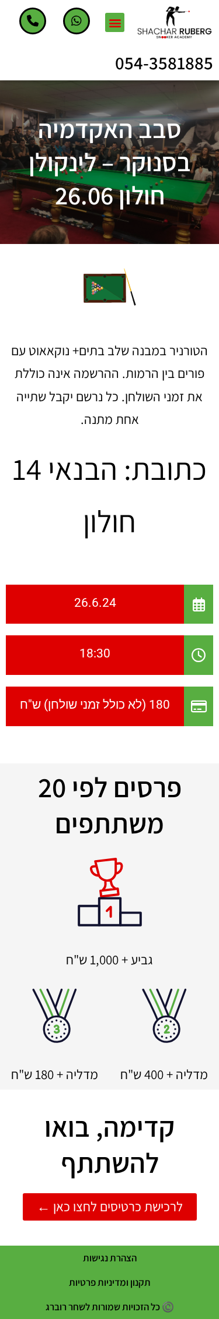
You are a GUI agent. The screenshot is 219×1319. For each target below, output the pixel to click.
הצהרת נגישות (110, 1257)
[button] (114, 22)
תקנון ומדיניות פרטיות (110, 1282)
